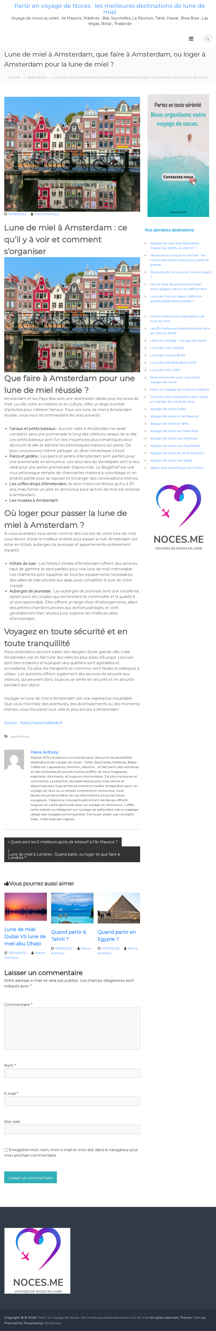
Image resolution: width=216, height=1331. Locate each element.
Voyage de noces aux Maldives (173, 438)
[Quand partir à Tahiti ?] (72, 907)
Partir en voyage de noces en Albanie (179, 389)
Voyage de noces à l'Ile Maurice (174, 416)
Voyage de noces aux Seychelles (175, 446)
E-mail (11, 1093)
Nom (10, 1065)
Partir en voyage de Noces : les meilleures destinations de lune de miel (109, 9)
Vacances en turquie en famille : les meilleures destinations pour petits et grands (179, 260)
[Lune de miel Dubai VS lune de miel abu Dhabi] (25, 906)
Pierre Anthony (47, 214)
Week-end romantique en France (176, 468)
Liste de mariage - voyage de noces (178, 340)
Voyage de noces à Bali (168, 409)
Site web (12, 1121)
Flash (197, 1317)
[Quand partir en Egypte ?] (119, 907)
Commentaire (18, 1004)
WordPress (52, 1323)
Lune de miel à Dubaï (167, 348)
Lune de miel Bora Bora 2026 (173, 362)
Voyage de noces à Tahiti (169, 423)
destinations (36, 77)
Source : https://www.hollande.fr (33, 722)
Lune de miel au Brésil (167, 355)
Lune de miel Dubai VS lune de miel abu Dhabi (25, 937)
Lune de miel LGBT (165, 370)
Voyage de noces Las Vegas (171, 460)
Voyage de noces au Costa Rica (174, 431)
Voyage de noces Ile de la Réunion (177, 453)
